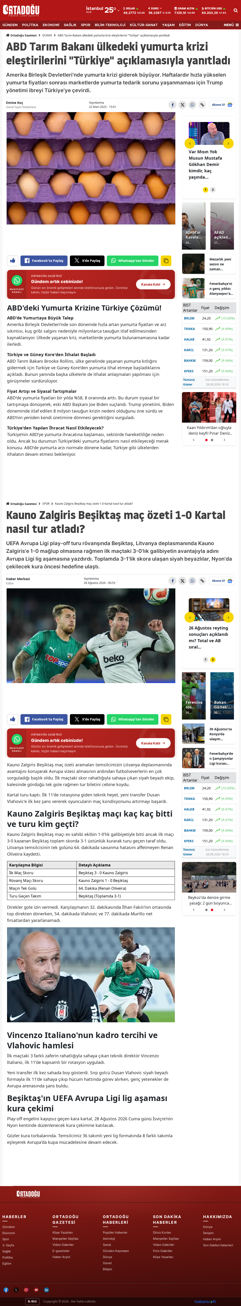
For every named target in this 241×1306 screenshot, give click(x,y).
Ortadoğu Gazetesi (23, 35)
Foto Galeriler (163, 1250)
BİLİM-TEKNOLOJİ (110, 25)
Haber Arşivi (61, 1257)
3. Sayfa (8, 1245)
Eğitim (6, 1263)
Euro (154, 8)
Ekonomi (8, 1233)
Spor (5, 1239)
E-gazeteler (61, 1250)
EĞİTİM (185, 25)
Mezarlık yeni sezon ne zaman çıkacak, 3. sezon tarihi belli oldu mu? (221, 264)
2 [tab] (213, 190)
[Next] (228, 143)
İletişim (208, 1233)
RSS (34, 1301)
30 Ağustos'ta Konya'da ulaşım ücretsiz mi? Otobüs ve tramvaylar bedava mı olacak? (220, 734)
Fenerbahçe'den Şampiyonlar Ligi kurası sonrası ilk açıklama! (221, 758)
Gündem (8, 1226)
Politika (7, 1257)
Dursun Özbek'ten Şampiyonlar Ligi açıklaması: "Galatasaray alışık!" (209, 900)
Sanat (107, 1244)
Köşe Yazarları (62, 1232)
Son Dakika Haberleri (218, 1245)
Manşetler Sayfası (65, 1238)
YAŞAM (168, 25)
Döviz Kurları (162, 1232)
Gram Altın (186, 8)
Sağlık (6, 1251)
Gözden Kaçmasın (116, 1250)
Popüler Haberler (115, 1232)
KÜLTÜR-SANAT (144, 25)
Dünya (107, 1257)
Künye (208, 1226)
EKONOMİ (51, 25)
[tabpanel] (209, 148)
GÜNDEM (10, 25)
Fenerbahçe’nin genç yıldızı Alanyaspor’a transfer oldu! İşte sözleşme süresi (220, 288)
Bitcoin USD (213, 8)
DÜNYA (201, 25)
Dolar (130, 8)
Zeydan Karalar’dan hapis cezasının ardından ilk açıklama (209, 430)
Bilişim (107, 1269)
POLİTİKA (30, 25)
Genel (107, 1263)
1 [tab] (205, 190)
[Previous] (190, 143)
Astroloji (109, 1238)
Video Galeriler (63, 1244)
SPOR (85, 25)
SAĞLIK (70, 25)
